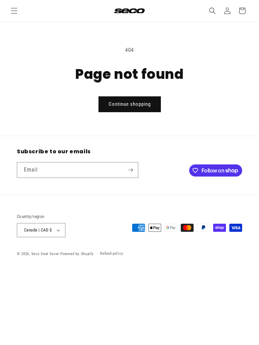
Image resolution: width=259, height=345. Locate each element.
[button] (14, 10)
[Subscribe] (130, 170)
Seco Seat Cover (45, 254)
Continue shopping (130, 104)
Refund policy (111, 253)
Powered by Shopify (77, 254)
